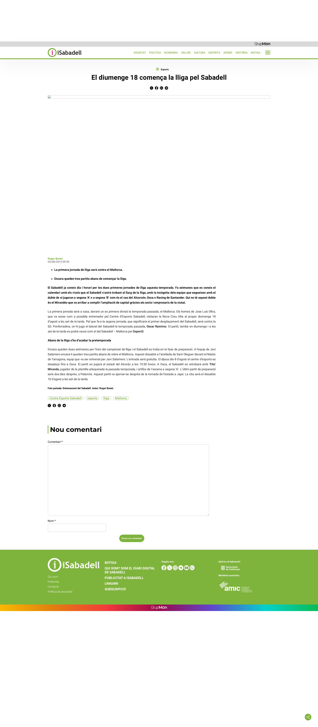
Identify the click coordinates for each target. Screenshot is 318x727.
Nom (52, 521)
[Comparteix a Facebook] (156, 88)
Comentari (55, 441)
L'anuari (111, 583)
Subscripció (115, 589)
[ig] (175, 569)
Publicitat (53, 581)
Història (242, 52)
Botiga (255, 52)
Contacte (53, 586)
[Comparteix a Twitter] (151, 88)
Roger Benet (55, 258)
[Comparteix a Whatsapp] (161, 88)
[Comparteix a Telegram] (166, 88)
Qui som (53, 576)
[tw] (170, 569)
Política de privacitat (60, 591)
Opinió (227, 52)
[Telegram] (181, 569)
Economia (171, 52)
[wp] (192, 569)
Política (155, 52)
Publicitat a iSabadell (124, 578)
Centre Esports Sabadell (65, 398)
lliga (106, 398)
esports (92, 398)
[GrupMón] (262, 43)
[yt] (187, 569)
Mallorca (121, 398)
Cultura (199, 52)
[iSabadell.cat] (40, 57)
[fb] (164, 569)
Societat (140, 52)
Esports (214, 52)
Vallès (186, 52)
